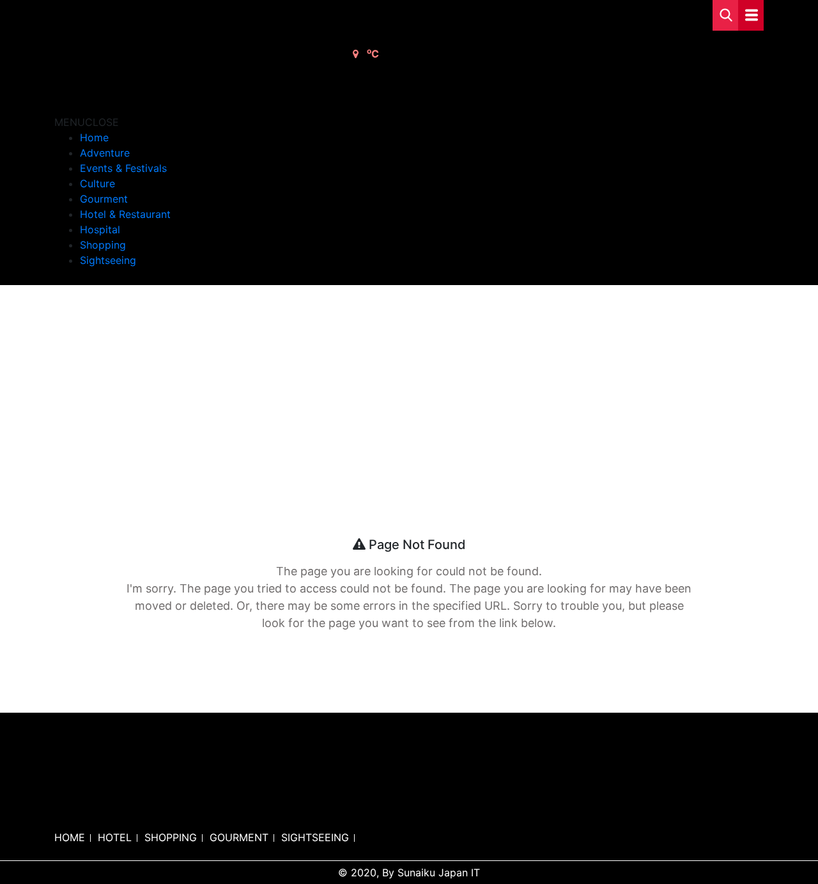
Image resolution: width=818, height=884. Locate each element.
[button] (86, 122)
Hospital (100, 229)
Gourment (104, 198)
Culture (97, 183)
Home (94, 137)
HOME (69, 837)
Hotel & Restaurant (125, 214)
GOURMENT (239, 837)
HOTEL (115, 837)
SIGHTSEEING (315, 837)
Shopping (103, 244)
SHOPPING (170, 837)
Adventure (105, 152)
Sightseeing (108, 260)
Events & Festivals (123, 168)
